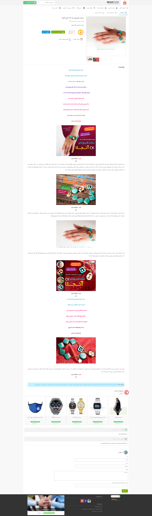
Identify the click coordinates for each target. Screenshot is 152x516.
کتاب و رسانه (55, 8)
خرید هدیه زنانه (65, 385)
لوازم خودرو (89, 8)
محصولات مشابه (110, 12)
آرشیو (121, 393)
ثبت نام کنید (39, 513)
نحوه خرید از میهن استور (97, 511)
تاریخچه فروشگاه (98, 506)
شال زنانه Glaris (118, 417)
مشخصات (122, 12)
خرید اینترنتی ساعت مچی (76, 385)
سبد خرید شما (30, 2)
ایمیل (127, 463)
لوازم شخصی (111, 8)
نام (127, 456)
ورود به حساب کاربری (49, 513)
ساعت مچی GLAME (77, 417)
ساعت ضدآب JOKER (56, 417)
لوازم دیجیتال (100, 8)
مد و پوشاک (79, 8)
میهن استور (37, 385)
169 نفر (44, 32)
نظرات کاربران (98, 12)
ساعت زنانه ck (106, 385)
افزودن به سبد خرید (56, 32)
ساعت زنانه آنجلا (98, 385)
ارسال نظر (125, 490)
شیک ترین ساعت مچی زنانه (54, 385)
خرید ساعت (43, 385)
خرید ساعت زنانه (114, 385)
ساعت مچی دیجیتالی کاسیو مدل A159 (97, 417)
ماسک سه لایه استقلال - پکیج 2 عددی (35, 417)
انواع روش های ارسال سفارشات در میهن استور (92, 509)
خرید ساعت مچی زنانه (88, 385)
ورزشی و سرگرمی (67, 8)
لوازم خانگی (122, 8)
